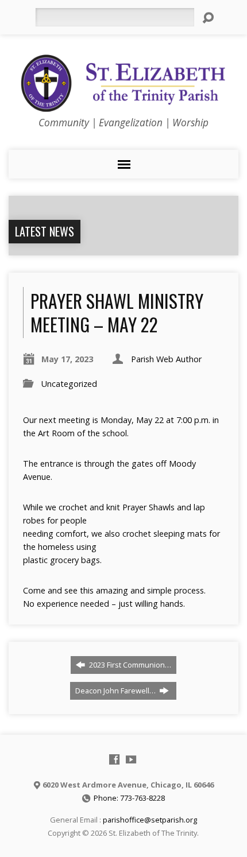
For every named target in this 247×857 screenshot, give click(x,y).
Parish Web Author (166, 359)
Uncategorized (69, 383)
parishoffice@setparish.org (150, 820)
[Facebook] (114, 759)
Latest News (44, 231)
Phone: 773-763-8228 (129, 798)
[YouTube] (131, 759)
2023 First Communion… (129, 665)
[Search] (208, 18)
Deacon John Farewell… (116, 690)
